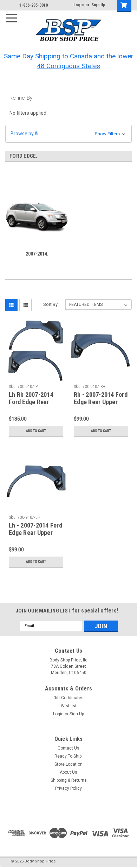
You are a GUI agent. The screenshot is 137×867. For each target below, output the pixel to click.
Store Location (68, 764)
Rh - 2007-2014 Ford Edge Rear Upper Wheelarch (101, 402)
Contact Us (68, 748)
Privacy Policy (68, 788)
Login (78, 4)
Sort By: (51, 304)
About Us (68, 772)
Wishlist (69, 705)
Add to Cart (36, 431)
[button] (68, 134)
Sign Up (98, 4)
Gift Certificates (68, 697)
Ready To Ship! (68, 756)
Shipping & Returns (69, 780)
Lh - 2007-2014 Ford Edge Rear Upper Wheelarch (35, 533)
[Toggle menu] (14, 14)
